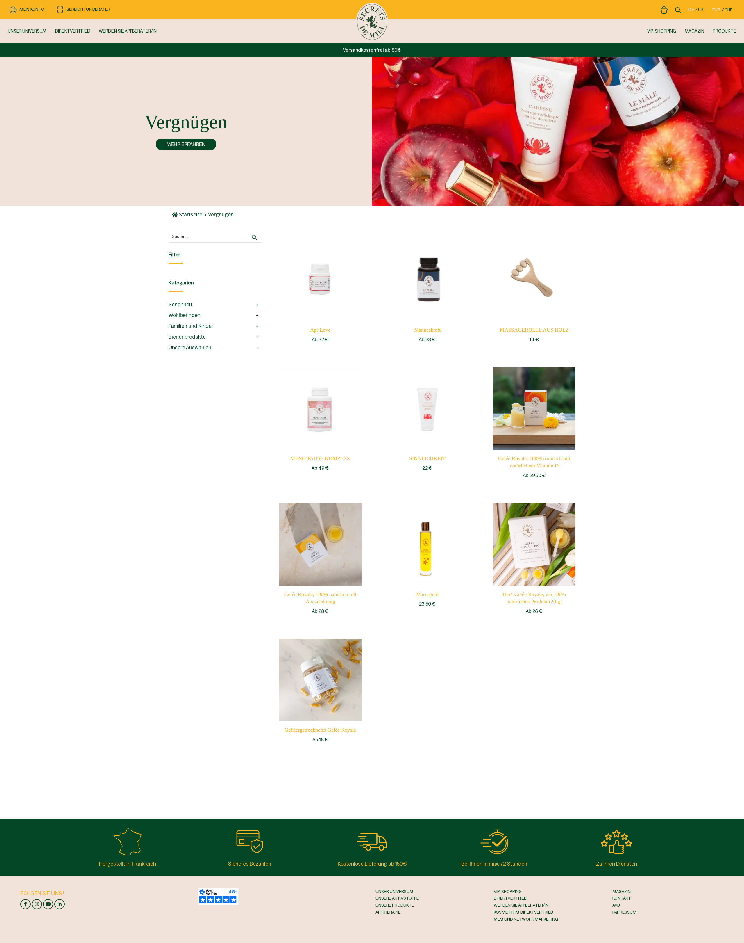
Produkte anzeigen (320, 279)
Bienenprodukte (187, 337)
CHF (728, 10)
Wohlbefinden (185, 315)
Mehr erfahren (186, 144)
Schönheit (180, 304)
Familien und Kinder (191, 326)
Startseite (190, 215)
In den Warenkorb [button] (534, 279)
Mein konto (31, 9)
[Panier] (664, 9)
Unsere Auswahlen (190, 347)
